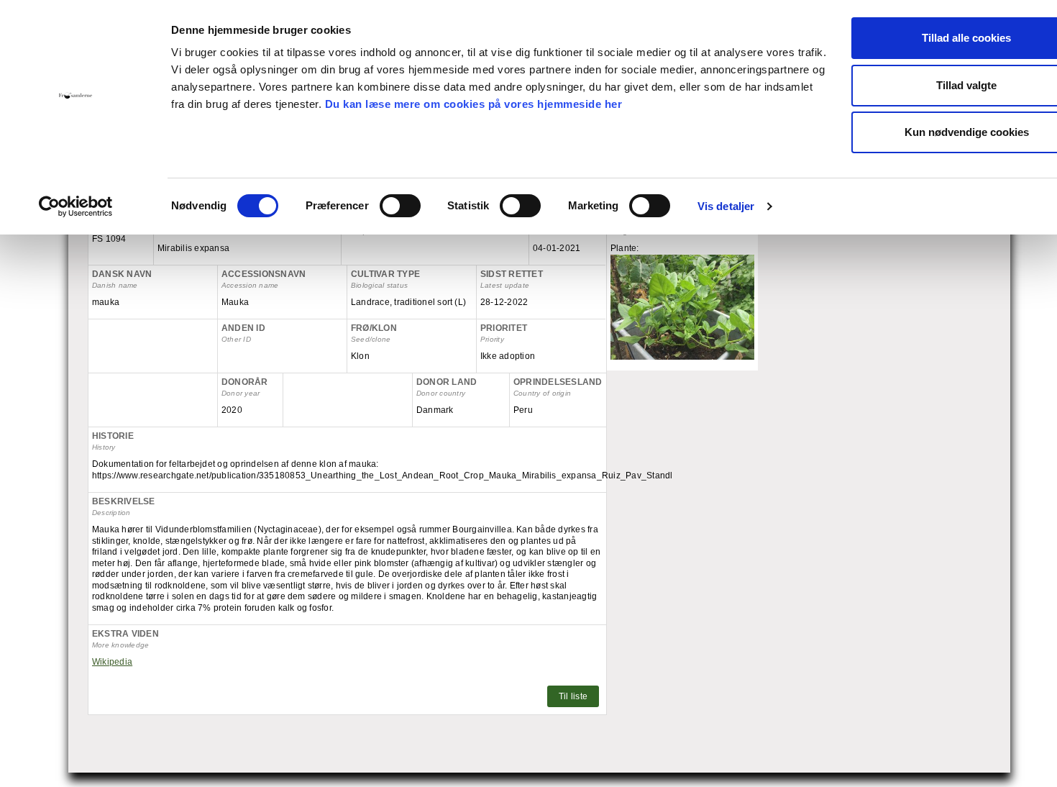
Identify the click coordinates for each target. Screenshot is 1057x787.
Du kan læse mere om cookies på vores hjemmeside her (474, 104)
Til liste (573, 696)
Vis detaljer (725, 206)
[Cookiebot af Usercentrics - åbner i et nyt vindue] (76, 206)
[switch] (400, 205)
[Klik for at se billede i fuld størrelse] (682, 306)
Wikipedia (112, 662)
